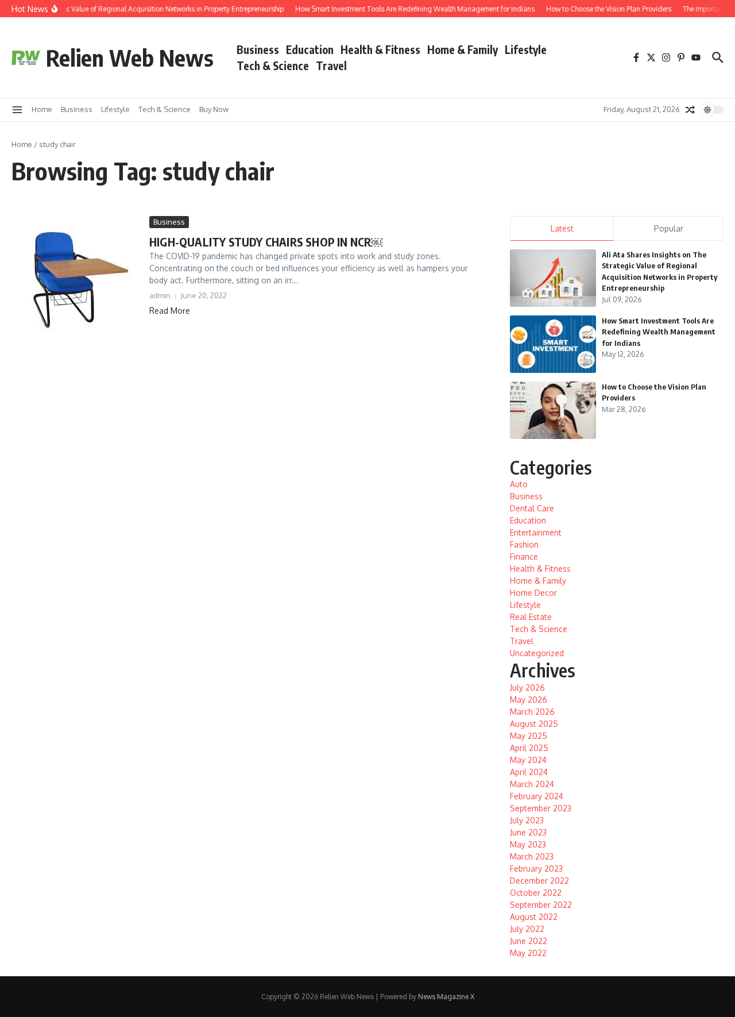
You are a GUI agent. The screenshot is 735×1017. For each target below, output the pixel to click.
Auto (519, 484)
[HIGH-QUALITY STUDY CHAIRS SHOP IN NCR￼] (76, 280)
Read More (169, 310)
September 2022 (541, 905)
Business (258, 49)
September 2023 (540, 808)
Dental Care (532, 508)
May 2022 (528, 953)
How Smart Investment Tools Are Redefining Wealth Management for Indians (658, 332)
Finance (524, 556)
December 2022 (539, 880)
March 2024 (532, 784)
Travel (331, 65)
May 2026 (528, 699)
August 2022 (534, 917)
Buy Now (214, 109)
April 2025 (529, 748)
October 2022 (536, 892)
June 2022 (528, 941)
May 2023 (528, 844)
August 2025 (534, 724)
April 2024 (529, 772)
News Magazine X (446, 996)
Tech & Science (273, 65)
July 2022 (527, 929)
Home (42, 109)
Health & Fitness (380, 49)
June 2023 (528, 832)
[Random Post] (690, 109)
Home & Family (462, 49)
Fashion (524, 544)
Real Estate (531, 617)
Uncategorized (537, 653)
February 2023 (536, 868)
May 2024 (528, 760)
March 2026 (532, 711)
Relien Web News (130, 57)
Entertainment (536, 532)
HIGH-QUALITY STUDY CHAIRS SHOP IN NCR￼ (265, 241)
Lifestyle (526, 49)
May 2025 (528, 736)
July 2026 (527, 687)
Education (310, 49)
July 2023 (527, 820)
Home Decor (533, 593)
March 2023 (532, 856)
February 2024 (536, 796)
